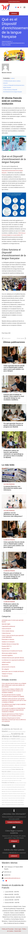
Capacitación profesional (8, 626)
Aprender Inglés (6, 624)
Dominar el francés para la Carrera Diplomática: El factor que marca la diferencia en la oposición (14, 719)
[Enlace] (6, 7)
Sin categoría (5, 669)
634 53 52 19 (13, 852)
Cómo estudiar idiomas (8, 631)
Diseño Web (17, 931)
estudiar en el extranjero (8, 641)
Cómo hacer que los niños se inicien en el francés (15, 776)
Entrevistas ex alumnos (8, 639)
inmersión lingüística (7, 655)
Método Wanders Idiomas (12, 789)
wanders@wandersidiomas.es (12, 878)
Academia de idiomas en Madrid (13, 735)
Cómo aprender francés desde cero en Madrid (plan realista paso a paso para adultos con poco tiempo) (14, 685)
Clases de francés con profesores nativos (9, 747)
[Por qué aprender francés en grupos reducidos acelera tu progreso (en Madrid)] (14, 412)
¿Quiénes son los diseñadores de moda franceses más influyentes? (13, 514)
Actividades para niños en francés (18, 741)
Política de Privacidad (7, 929)
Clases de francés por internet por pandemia (13, 760)
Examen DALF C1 (6, 646)
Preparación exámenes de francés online (15, 793)
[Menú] (24, 7)
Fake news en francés (19, 782)
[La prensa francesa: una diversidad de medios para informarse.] (14, 475)
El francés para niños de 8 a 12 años (14, 780)
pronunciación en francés (8, 667)
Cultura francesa (9, 484)
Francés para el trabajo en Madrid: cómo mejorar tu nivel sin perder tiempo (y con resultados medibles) (12, 690)
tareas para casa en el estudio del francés (13, 671)
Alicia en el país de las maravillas (8, 743)
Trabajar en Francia (7, 673)
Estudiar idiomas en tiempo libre (10, 644)
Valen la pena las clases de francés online (12, 802)
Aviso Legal (18, 929)
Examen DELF (6, 648)
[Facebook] (16, 7)
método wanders (6, 662)
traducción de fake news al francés (8, 800)
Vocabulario (5, 676)
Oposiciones (5, 664)
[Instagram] (20, 7)
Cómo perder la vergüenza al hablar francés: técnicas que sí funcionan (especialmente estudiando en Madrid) (13, 710)
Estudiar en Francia (8, 782)
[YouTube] (18, 7)
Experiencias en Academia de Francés (12, 651)
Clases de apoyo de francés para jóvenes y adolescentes (15, 745)
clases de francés (9, 539)
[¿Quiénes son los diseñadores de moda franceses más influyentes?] (14, 501)
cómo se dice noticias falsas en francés (9, 778)
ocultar (12, 78)
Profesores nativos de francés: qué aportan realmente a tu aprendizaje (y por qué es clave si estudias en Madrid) (13, 454)
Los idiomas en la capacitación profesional (13, 660)
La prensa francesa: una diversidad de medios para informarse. (13, 488)
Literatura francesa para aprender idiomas (13, 657)
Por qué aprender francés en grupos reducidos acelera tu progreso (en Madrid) (13, 425)
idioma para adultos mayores (9, 653)
